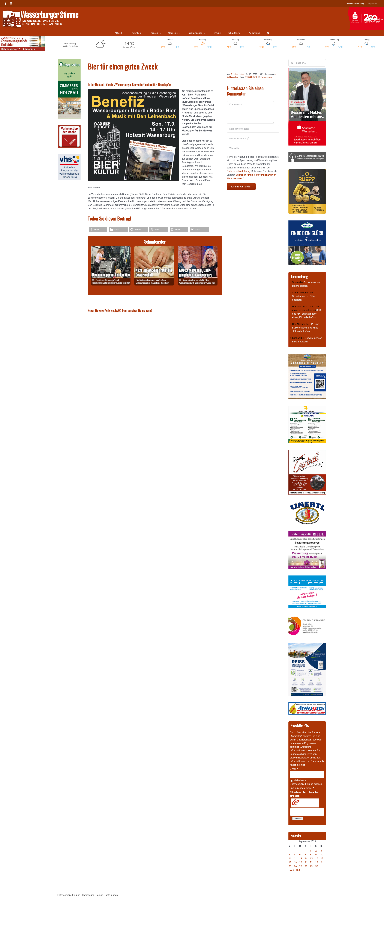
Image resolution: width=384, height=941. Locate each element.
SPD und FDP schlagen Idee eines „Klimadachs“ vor (306, 314)
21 (306, 862)
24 (322, 862)
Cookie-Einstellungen (107, 895)
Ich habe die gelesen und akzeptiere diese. (306, 784)
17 (322, 858)
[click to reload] (305, 803)
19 (295, 862)
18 (290, 862)
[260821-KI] (154, 247)
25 (290, 866)
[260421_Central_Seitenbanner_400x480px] (307, 451)
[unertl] (307, 503)
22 (311, 862)
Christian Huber (237, 74)
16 (316, 858)
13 (300, 858)
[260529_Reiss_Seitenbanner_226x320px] (307, 644)
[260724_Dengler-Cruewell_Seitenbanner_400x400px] (307, 407)
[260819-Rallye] (110, 247)
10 (322, 854)
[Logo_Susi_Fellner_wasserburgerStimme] (307, 577)
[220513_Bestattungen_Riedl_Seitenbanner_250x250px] (307, 533)
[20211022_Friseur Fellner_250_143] (307, 616)
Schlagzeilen (232, 77)
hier (303, 764)
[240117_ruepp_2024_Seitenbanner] (307, 170)
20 (300, 862)
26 (295, 866)
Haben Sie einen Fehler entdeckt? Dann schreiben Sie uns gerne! (120, 310)
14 (306, 858)
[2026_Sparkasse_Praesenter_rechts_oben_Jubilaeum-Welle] (366, 9)
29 (311, 866)
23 (316, 862)
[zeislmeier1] (307, 704)
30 (316, 866)
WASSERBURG (251, 77)
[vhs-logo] (69, 156)
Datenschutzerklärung (301, 784)
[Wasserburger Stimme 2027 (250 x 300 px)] (307, 355)
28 (306, 866)
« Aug (291, 870)
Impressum (88, 895)
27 (300, 866)
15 (311, 858)
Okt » (299, 870)
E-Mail (294, 768)
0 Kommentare (265, 77)
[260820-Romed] (198, 247)
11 (290, 858)
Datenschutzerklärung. (239, 171)
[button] (268, 33)
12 (295, 858)
